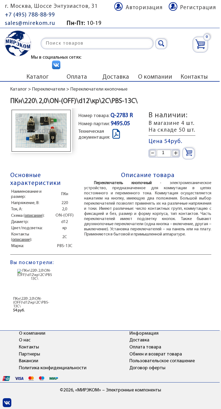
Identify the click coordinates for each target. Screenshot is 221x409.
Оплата (77, 77)
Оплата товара (145, 347)
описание (33, 215)
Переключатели (48, 89)
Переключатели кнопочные (98, 89)
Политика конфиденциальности (53, 368)
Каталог (37, 77)
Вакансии (28, 361)
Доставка (115, 77)
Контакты (194, 77)
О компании (155, 77)
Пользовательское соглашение (162, 361)
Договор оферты (147, 368)
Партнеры (29, 354)
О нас (24, 340)
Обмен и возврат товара (155, 354)
